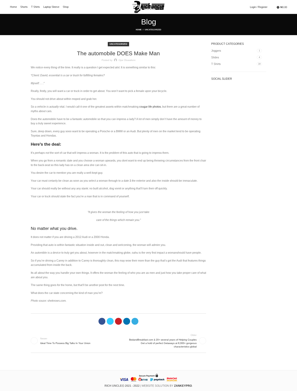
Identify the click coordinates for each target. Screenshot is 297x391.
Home (138, 30)
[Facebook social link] (101, 321)
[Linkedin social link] (126, 321)
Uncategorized (153, 30)
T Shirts (216, 63)
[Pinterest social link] (118, 321)
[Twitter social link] (110, 321)
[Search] (271, 6)
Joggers (216, 50)
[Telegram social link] (134, 321)
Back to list (118, 340)
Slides (215, 57)
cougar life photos (150, 106)
